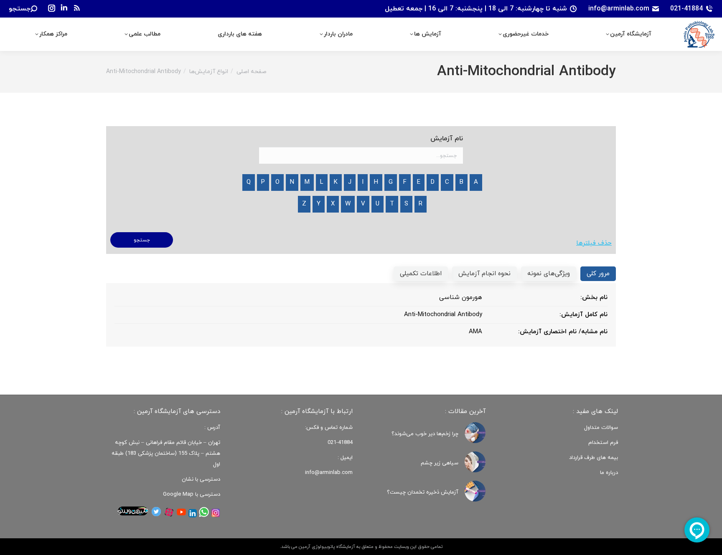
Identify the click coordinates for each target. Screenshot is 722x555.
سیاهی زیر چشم (439, 463)
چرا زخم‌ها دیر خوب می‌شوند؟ (425, 434)
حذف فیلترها (594, 243)
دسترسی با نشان (201, 479)
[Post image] (475, 432)
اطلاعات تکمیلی (421, 273)
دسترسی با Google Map (191, 494)
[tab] (598, 273)
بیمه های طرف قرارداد (593, 457)
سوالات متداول (601, 427)
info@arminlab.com (618, 8)
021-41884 (686, 8)
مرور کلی (598, 273)
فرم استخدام (603, 442)
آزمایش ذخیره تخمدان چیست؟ (422, 492)
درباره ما (609, 472)
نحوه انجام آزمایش (484, 273)
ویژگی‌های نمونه (548, 273)
